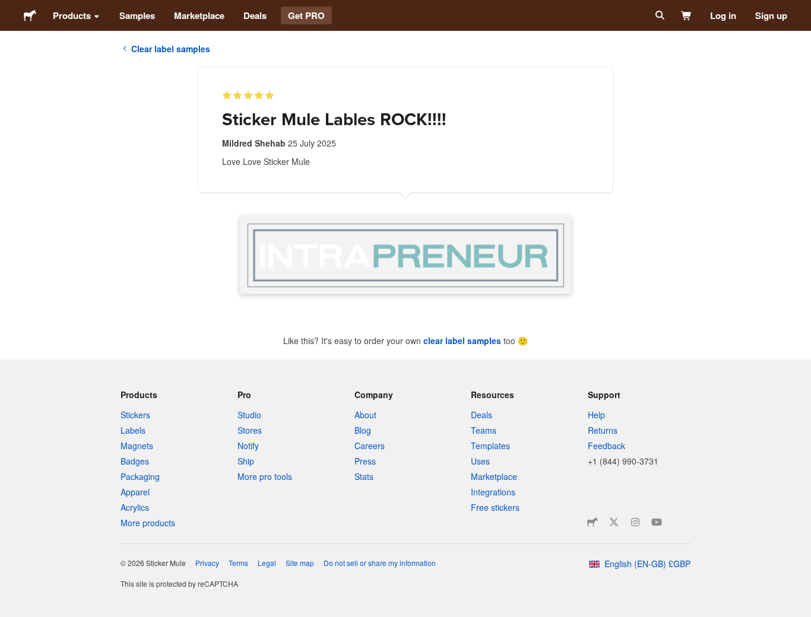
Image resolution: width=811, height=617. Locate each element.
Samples (137, 15)
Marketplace (199, 15)
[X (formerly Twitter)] (614, 522)
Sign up (771, 15)
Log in (723, 15)
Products (72, 15)
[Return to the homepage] (30, 15)
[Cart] (687, 15)
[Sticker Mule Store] (592, 522)
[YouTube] (656, 522)
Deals (255, 15)
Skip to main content (9, 9)
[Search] (659, 15)
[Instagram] (635, 522)
